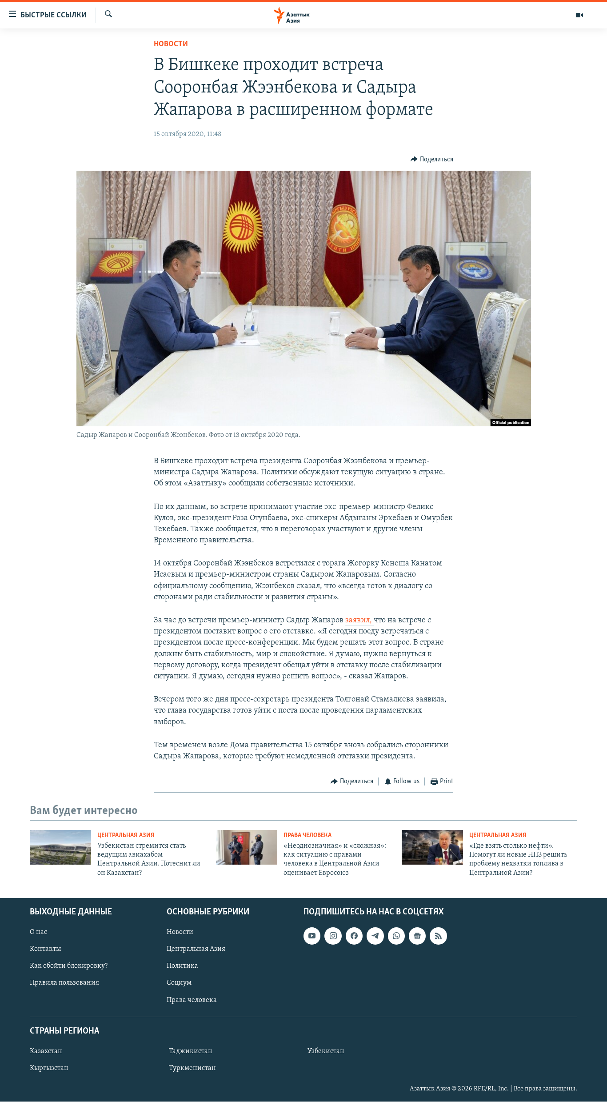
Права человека (307, 835)
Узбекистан (325, 1051)
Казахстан (46, 1051)
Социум (179, 983)
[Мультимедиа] (579, 15)
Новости (171, 44)
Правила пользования (64, 983)
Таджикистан (190, 1051)
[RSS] (438, 936)
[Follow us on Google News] (417, 936)
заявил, (359, 621)
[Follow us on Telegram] (375, 936)
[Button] (432, 159)
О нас (38, 932)
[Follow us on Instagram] (332, 936)
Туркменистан (192, 1068)
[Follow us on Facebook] (354, 936)
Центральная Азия (126, 835)
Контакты (45, 949)
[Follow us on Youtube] (312, 936)
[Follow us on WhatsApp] (396, 936)
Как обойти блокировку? (69, 966)
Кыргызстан (49, 1068)
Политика (182, 966)
